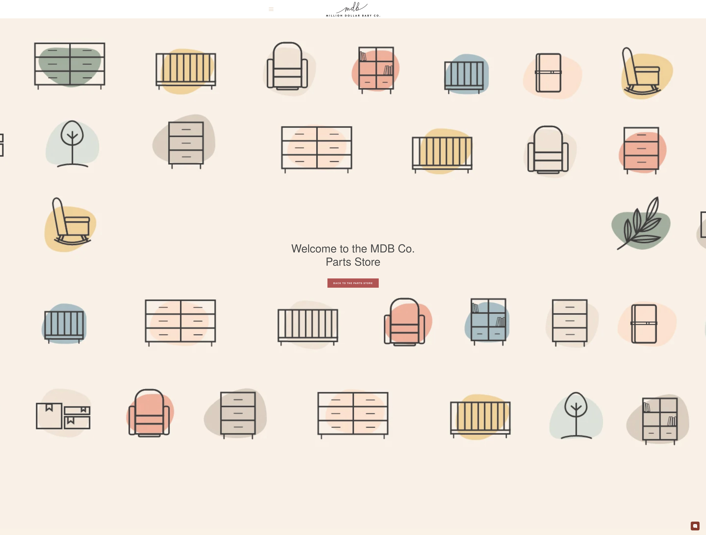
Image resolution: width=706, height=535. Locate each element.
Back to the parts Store (353, 283)
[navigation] (271, 9)
